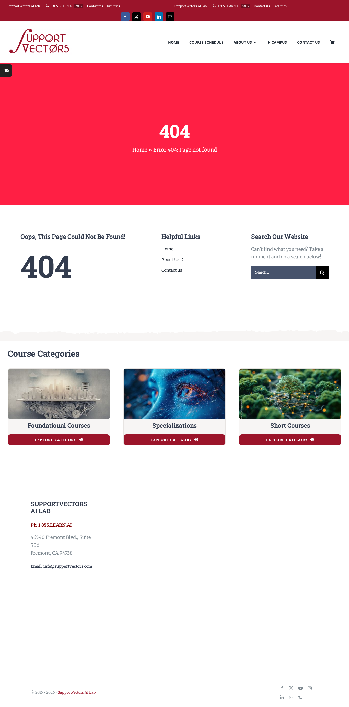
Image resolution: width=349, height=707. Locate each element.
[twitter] (136, 16)
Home (139, 149)
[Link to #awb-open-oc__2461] (6, 70)
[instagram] (310, 688)
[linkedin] (159, 16)
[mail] (170, 16)
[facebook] (125, 16)
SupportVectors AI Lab (77, 692)
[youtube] (147, 16)
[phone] (300, 697)
